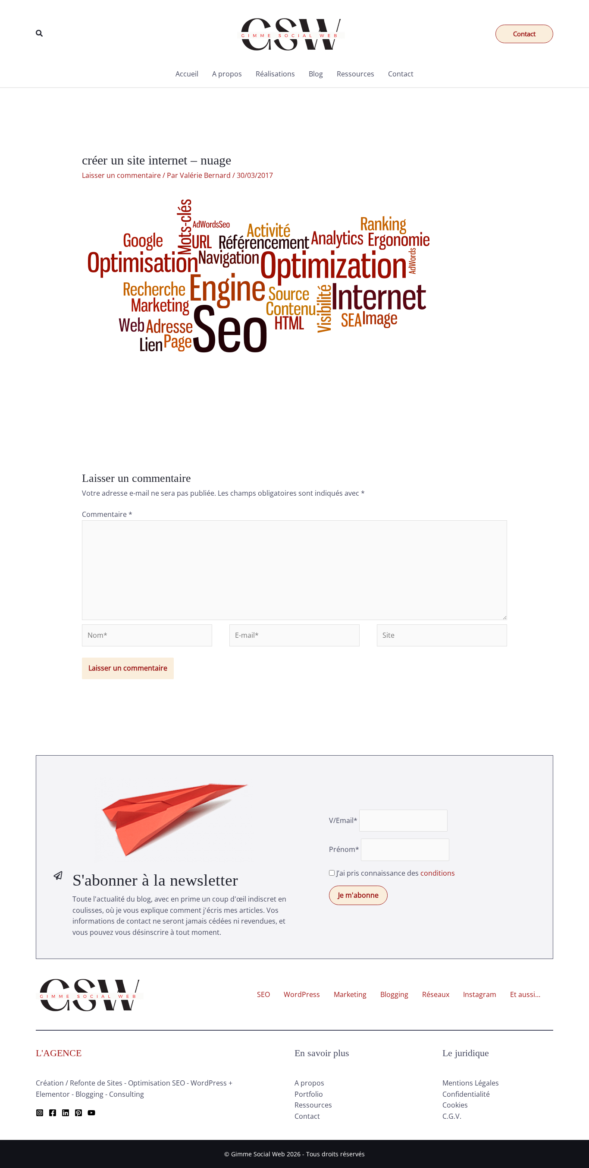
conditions (437, 873)
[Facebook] (52, 1113)
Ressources (355, 74)
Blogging (394, 994)
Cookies (455, 1105)
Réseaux (435, 994)
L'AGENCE (58, 1053)
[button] (40, 33)
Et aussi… (525, 994)
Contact (401, 74)
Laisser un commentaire (121, 175)
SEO (263, 994)
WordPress (302, 994)
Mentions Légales (470, 1083)
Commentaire (107, 514)
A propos (227, 74)
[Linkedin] (65, 1113)
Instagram (479, 994)
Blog (316, 74)
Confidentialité (466, 1094)
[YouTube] (91, 1113)
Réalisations (275, 74)
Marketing (350, 994)
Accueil (186, 74)
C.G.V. (451, 1116)
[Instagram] (40, 1113)
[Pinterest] (78, 1113)
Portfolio (308, 1094)
